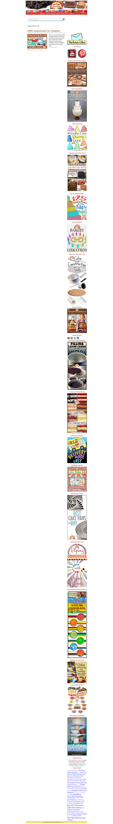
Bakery (68, 770)
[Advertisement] (46, 23)
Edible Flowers (70, 788)
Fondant (76, 788)
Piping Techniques (74, 801)
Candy (80, 779)
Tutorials (48, 13)
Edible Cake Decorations (76, 785)
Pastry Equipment (79, 799)
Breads (79, 772)
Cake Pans (76, 779)
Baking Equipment (74, 770)
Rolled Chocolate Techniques (73, 810)
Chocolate (71, 782)
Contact (71, 13)
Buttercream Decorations (73, 776)
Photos (58, 13)
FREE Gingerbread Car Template (43, 31)
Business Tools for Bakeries (76, 773)
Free (80, 788)
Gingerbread (69, 790)
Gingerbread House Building (36, 49)
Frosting (84, 788)
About (66, 13)
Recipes (53, 13)
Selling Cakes (77, 816)
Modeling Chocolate (74, 795)
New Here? (42, 13)
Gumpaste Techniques (76, 792)
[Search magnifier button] (63, 19)
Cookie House (72, 785)
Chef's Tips (73, 781)
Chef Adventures (81, 781)
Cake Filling (75, 777)
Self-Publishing (69, 815)
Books (62, 13)
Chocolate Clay (81, 782)
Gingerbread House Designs (76, 791)
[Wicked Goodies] (56, 6)
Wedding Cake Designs (76, 819)
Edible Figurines (83, 787)
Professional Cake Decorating (75, 806)
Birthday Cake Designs (76, 771)
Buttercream (82, 774)
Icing (71, 794)
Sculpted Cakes (81, 813)
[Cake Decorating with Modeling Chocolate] (77, 683)
